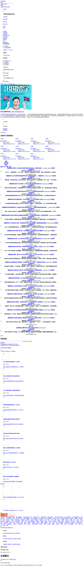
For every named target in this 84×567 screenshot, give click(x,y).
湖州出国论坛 (48, 148)
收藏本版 (5, 128)
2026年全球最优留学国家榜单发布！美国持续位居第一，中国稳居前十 (28, 175)
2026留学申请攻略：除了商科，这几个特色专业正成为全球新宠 (28, 286)
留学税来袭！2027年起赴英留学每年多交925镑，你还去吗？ (28, 278)
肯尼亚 (58, 521)
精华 (10, 166)
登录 (4, 27)
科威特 (54, 521)
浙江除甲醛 (43, 517)
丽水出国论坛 (4, 141)
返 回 (2, 335)
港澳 (81, 519)
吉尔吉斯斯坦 (31, 521)
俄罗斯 (62, 519)
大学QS (14, 533)
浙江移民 (10, 538)
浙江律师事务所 (76, 517)
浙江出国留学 (48, 518)
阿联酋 (76, 518)
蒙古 (14, 522)
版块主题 (31, 326)
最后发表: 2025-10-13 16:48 (9, 151)
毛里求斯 (6, 522)
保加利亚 (36, 519)
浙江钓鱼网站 (68, 517)
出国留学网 (31, 169)
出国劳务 (5, 38)
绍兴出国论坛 (4, 148)
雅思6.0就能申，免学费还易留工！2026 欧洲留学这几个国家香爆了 (27, 301)
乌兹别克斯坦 (35, 523)
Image (5, 344)
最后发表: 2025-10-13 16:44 (54, 143)
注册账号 (5, 544)
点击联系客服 (7, 47)
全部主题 (6, 162)
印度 (76, 523)
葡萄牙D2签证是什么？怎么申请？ (9, 462)
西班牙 (41, 523)
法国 (67, 519)
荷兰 (26, 521)
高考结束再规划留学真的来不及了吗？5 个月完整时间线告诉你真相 (28, 191)
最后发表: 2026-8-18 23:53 (9, 143)
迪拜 (59, 519)
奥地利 (12, 519)
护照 (9, 6)
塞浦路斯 (61, 522)
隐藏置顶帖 (9, 168)
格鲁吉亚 (8, 521)
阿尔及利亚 (66, 518)
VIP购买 (14, 544)
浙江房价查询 (34, 518)
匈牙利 (57, 523)
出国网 (4, 31)
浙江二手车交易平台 (17, 518)
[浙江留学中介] (16, 109)
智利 (7, 525)
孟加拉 (17, 522)
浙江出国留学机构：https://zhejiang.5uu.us (12, 111)
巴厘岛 (27, 519)
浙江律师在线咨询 (10, 517)
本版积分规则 (4, 347)
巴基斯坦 (23, 519)
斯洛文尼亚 (79, 522)
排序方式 (6, 164)
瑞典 (53, 522)
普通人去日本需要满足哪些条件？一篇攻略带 (11, 447)
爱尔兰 (7, 519)
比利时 (41, 519)
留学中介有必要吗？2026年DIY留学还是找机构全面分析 (28, 183)
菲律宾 (70, 519)
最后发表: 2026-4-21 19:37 (24, 143)
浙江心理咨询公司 (59, 517)
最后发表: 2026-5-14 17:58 (39, 143)
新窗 (6, 161)
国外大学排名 (6, 35)
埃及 (4, 519)
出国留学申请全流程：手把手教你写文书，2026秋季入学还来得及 (28, 293)
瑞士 (57, 522)
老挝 (63, 521)
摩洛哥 (29, 522)
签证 (6, 6)
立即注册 (17, 345)
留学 (4, 6)
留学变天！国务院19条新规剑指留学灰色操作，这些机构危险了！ (28, 168)
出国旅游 (5, 32)
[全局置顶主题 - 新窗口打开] (52, 168)
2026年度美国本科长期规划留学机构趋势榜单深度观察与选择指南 (28, 309)
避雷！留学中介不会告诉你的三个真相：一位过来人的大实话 (28, 254)
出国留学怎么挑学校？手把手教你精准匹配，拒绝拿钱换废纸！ (28, 270)
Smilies (16, 344)
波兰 (49, 519)
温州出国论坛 (48, 141)
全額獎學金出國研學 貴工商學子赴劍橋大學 (11, 419)
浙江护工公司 (56, 518)
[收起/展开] (3, 132)
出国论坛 (3, 83)
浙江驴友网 (41, 518)
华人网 (62, 518)
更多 (6, 165)
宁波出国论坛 (33, 141)
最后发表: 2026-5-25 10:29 (24, 151)
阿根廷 (71, 518)
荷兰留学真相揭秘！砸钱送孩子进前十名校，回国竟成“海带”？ (28, 317)
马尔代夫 (73, 521)
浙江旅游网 (8, 518)
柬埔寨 (42, 521)
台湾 (2, 523)
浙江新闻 (19, 538)
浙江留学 (3, 114)
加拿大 (37, 521)
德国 (55, 519)
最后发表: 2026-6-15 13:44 (39, 151)
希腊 (45, 523)
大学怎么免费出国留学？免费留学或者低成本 (11, 390)
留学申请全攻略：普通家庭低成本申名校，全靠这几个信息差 (28, 246)
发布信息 (18, 544)
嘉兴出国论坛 (33, 148)
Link (8, 344)
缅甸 (25, 522)
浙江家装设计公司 (27, 517)
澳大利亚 (17, 519)
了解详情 (5, 16)
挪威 (42, 522)
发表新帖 (5, 130)
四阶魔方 (29, 330)
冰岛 (45, 519)
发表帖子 (9, 347)
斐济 (75, 519)
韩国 (23, 521)
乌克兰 (28, 523)
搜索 (2, 2)
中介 (4, 40)
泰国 (5, 523)
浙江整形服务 (26, 518)
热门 (4, 166)
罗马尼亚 (67, 521)
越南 (4, 525)
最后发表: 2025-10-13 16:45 (54, 151)
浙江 (14, 83)
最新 (2, 166)
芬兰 (78, 519)
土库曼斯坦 (20, 523)
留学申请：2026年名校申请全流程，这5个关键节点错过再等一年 (28, 238)
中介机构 (14, 538)
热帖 (7, 166)
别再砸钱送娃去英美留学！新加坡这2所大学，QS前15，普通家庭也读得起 (28, 262)
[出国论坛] (3, 1)
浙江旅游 (5, 533)
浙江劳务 (5, 538)
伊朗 (62, 523)
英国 (79, 523)
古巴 (13, 521)
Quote (10, 344)
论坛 (6, 43)
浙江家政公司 (50, 517)
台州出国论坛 (18, 148)
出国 (2, 6)
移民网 (4, 39)
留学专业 (5, 36)
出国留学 (5, 34)
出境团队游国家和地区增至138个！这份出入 (11, 404)
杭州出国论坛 (18, 141)
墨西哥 (33, 522)
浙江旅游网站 (19, 517)
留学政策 (5, 42)
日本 (50, 522)
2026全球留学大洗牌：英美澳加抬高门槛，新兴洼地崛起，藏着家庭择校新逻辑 (28, 222)
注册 (4, 26)
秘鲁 (22, 522)
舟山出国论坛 (18, 156)
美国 (10, 522)
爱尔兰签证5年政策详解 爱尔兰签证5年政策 (11, 433)
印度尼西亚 (71, 523)
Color (3, 344)
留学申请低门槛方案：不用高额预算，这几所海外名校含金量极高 (28, 230)
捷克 (46, 521)
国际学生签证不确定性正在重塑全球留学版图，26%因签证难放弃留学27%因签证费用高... (28, 215)
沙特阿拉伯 (67, 522)
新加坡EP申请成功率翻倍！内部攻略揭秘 (11, 476)
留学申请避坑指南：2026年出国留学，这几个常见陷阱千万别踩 (28, 199)
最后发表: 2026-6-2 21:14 (38, 158)
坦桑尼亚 (9, 523)
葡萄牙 (46, 522)
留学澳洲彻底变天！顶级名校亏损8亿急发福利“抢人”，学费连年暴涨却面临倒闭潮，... (28, 207)
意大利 (65, 523)
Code (13, 344)
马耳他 (77, 521)
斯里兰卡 (73, 522)
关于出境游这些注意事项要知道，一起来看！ (11, 361)
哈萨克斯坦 (17, 521)
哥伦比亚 (3, 521)
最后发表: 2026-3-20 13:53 (24, 158)
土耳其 (14, 523)
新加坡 (48, 523)
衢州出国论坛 (33, 156)
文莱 (25, 523)
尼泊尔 (38, 522)
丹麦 (52, 519)
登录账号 (10, 544)
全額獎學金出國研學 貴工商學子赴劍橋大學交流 (27, 327)
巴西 (32, 519)
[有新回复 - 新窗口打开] (45, 327)
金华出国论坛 (4, 156)
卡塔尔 (49, 521)
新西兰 (53, 523)
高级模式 (3, 342)
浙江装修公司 (36, 517)
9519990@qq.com (4, 559)
